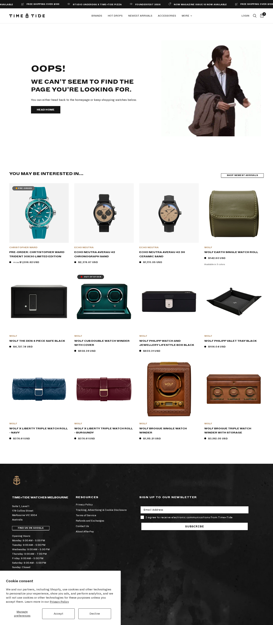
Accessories (167, 15)
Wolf (208, 247)
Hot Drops (115, 15)
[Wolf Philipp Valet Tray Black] (234, 301)
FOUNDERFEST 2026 (134, 4)
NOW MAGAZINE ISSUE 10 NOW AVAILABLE (187, 4)
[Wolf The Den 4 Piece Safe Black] (39, 301)
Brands (96, 15)
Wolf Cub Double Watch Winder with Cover (102, 343)
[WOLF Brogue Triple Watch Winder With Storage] (234, 389)
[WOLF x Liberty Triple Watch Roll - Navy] (39, 389)
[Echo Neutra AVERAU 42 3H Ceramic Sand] (169, 213)
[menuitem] (97, 16)
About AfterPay (85, 531)
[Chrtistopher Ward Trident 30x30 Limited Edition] (39, 213)
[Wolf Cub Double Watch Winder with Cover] (104, 301)
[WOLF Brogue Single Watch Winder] (169, 389)
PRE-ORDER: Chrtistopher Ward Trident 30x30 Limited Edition (36, 254)
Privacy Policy (59, 601)
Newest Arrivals (140, 15)
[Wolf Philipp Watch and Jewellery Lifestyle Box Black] (169, 301)
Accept (58, 613)
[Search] (254, 15)
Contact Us (82, 526)
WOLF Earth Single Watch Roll (231, 252)
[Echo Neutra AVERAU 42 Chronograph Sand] (104, 213)
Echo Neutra (84, 247)
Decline (95, 613)
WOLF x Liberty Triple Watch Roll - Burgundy (103, 430)
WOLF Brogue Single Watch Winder (163, 430)
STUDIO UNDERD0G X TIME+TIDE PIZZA (83, 4)
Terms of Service (86, 515)
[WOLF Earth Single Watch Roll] (234, 213)
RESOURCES (87, 497)
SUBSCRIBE (194, 526)
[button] (45, 109)
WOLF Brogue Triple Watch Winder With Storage (227, 430)
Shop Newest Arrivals (242, 175)
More (185, 15)
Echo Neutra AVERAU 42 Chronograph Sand (94, 254)
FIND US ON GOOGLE (31, 528)
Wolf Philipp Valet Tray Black (230, 340)
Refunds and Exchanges (90, 520)
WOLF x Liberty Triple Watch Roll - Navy (38, 430)
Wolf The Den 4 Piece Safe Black (37, 340)
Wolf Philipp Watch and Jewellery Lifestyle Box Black (166, 343)
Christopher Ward (23, 247)
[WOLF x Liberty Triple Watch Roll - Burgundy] (104, 389)
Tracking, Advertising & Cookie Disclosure (101, 510)
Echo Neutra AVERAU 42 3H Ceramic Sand (162, 254)
